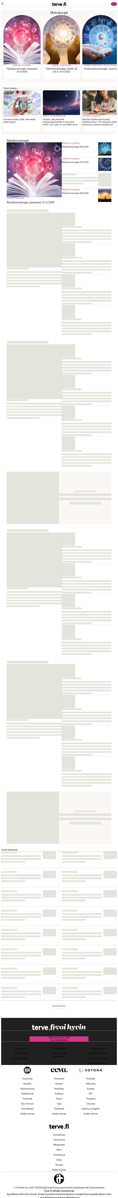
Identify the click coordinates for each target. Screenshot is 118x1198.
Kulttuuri (59, 1093)
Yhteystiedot (20, 1053)
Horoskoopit (27, 1109)
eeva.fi (18, 1194)
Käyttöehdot (46, 1187)
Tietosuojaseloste (62, 1187)
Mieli (59, 1150)
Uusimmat (27, 1078)
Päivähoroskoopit (17, 140)
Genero (56, 1194)
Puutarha (90, 1098)
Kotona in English (91, 1109)
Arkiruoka (91, 1083)
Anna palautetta (20, 1058)
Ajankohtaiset (27, 1088)
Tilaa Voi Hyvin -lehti (59, 1037)
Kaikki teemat (27, 1114)
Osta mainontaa (59, 1048)
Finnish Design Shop (32, 1194)
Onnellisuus (59, 1155)
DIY (91, 1093)
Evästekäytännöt (79, 1187)
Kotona (63, 1194)
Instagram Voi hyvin (98, 1058)
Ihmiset (59, 1083)
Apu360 (27, 1083)
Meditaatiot (59, 1145)
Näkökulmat (27, 1093)
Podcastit (27, 1098)
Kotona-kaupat (88, 1194)
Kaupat (90, 1088)
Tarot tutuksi (10, 88)
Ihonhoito (59, 1088)
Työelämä (59, 1109)
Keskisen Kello (103, 1194)
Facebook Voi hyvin (97, 1053)
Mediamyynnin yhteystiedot (59, 1055)
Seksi (59, 1160)
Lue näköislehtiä (59, 1040)
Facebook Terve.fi (97, 1063)
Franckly (47, 1194)
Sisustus (90, 1103)
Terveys (59, 1165)
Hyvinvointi (59, 1140)
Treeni (59, 1098)
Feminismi (59, 1078)
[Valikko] (2, 4)
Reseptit (90, 1078)
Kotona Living (74, 1194)
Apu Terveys (27, 1103)
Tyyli (59, 1103)
